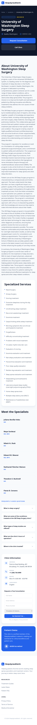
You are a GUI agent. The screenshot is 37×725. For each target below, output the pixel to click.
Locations (10, 12)
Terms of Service (7, 704)
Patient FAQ (5, 691)
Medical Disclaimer (7, 708)
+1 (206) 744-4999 (15, 573)
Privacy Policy (6, 701)
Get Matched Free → (18, 616)
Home (3, 12)
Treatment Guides (7, 684)
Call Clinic (18, 47)
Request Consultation (18, 41)
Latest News (5, 687)
